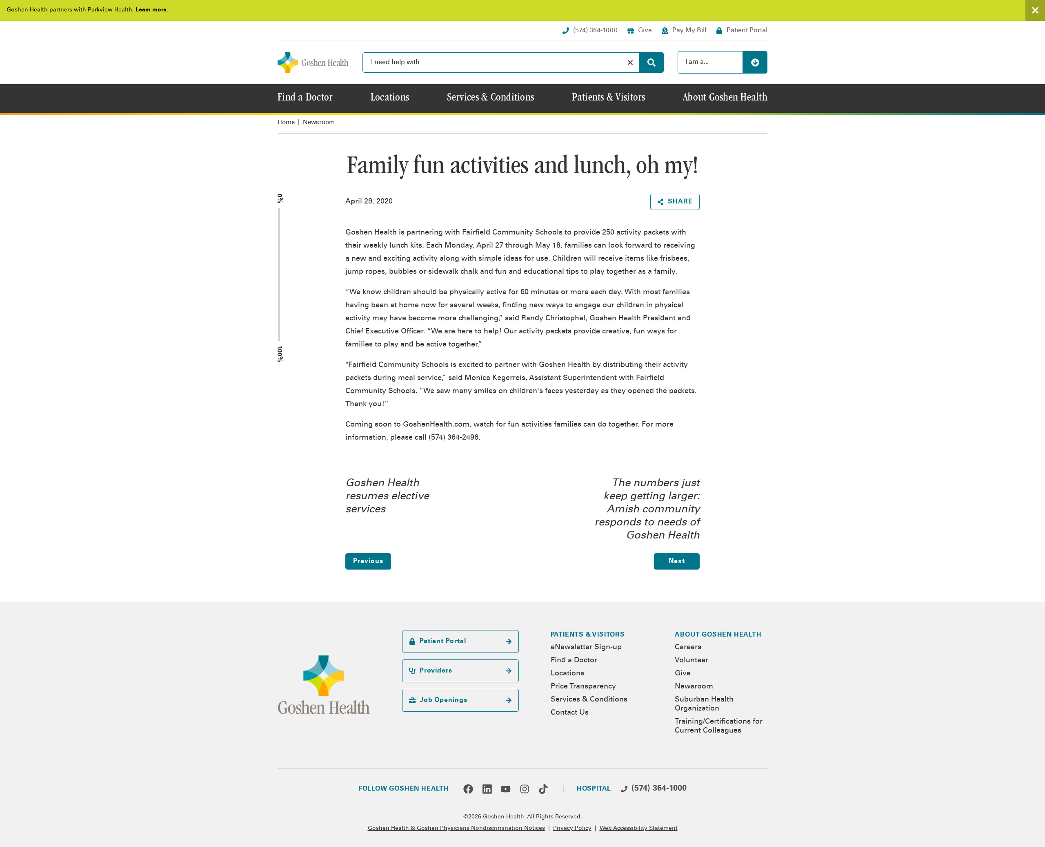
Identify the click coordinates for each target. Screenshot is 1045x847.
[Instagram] (524, 789)
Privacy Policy (572, 828)
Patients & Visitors (588, 635)
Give (683, 673)
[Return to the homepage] (313, 62)
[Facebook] (468, 789)
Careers (688, 647)
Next (677, 561)
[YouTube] (506, 789)
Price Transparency (583, 687)
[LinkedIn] (487, 789)
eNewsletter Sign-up (586, 647)
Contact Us (570, 713)
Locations (567, 673)
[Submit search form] (651, 62)
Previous (368, 561)
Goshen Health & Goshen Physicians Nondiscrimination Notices (456, 828)
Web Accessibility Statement (639, 828)
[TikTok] (543, 789)
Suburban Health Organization (704, 704)
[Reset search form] (630, 62)
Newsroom (319, 123)
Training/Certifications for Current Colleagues (719, 726)
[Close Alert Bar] (1035, 10)
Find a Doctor (574, 660)
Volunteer (691, 660)
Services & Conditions (589, 700)
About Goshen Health (718, 635)
